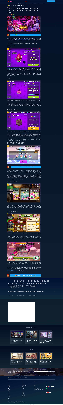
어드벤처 (9, 391)
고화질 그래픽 (23, 394)
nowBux (9, 385)
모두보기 (51, 76)
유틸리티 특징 (23, 395)
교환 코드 (38, 3)
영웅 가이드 (49, 81)
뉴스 (35, 3)
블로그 (11, 5)
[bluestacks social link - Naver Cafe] (46, 388)
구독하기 (51, 371)
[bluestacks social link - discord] (46, 386)
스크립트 (23, 392)
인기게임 (9, 389)
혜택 (8, 384)
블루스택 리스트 (31, 3)
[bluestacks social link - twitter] (51, 386)
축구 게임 (9, 398)
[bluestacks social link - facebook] (49, 386)
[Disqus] (21, 312)
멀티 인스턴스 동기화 (24, 385)
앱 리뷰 (23, 3)
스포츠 (9, 396)
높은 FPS (23, 393)
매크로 (22, 386)
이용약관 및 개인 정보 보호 (10, 402)
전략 (8, 397)
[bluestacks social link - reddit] (48, 386)
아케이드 (9, 392)
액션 (8, 390)
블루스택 (27, 3)
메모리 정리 (23, 391)
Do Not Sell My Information (23, 402)
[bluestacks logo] (10, 1)
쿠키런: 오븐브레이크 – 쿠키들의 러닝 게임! (20, 5)
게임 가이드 (46, 16)
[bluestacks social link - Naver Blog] (53, 386)
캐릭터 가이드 (53, 81)
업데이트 (46, 38)
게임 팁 (46, 81)
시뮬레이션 (9, 395)
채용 (34, 384)
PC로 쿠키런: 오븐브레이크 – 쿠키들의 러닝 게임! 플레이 (26, 166)
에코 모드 (23, 387)
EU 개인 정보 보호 (19, 402)
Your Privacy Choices (32, 404)
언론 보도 (35, 385)
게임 (20, 3)
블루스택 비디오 (42, 3)
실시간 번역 (23, 388)
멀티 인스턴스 (23, 384)
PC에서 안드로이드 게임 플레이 (37, 388)
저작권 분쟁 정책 (15, 402)
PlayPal (9, 386)
